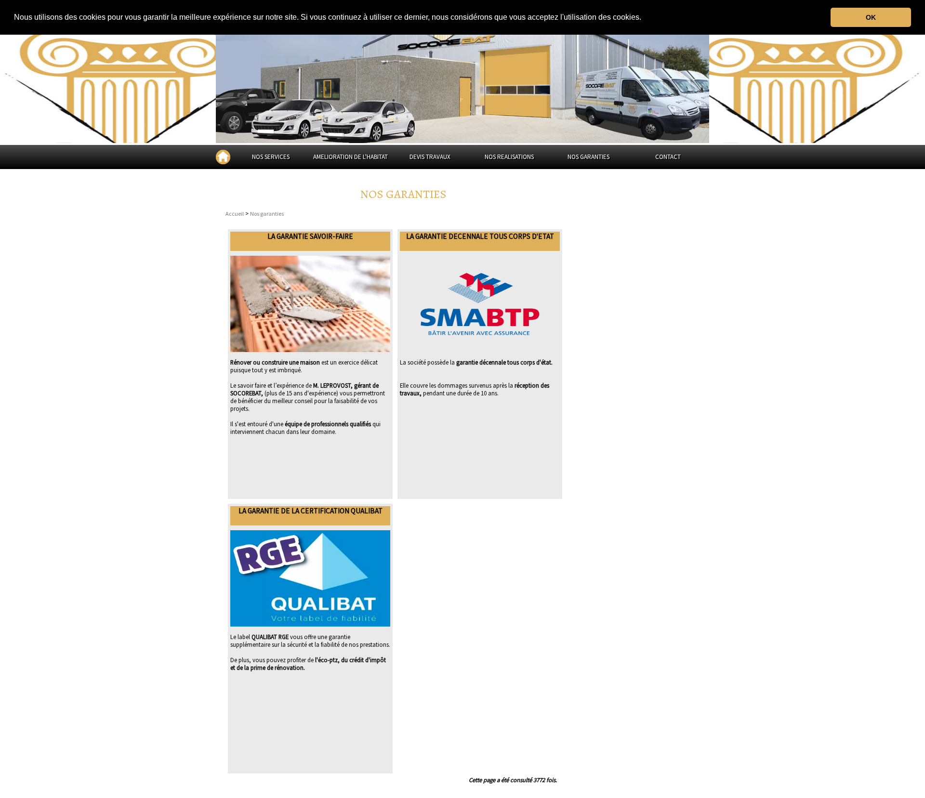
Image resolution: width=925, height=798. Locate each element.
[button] (644, 17)
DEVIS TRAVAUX (430, 157)
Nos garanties (267, 213)
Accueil (234, 213)
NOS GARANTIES (588, 157)
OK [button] (871, 17)
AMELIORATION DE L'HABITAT (350, 157)
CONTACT (668, 157)
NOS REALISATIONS (509, 157)
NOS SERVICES (271, 157)
